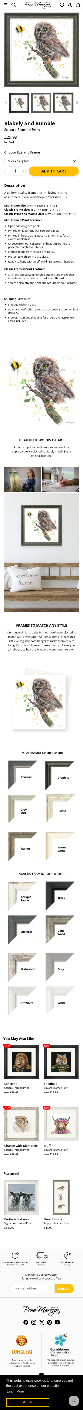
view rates (24, 299)
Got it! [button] (27, 1402)
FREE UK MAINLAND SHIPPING (15, 1262)
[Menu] (5, 5)
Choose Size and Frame (22, 152)
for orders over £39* (15, 1265)
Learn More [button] (15, 1391)
